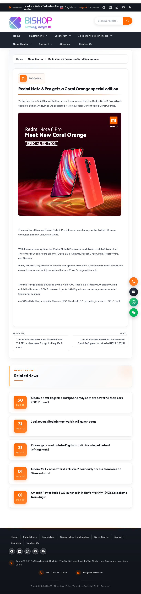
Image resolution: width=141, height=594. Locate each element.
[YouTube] (123, 7)
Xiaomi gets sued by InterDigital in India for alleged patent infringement (70, 447)
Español (94, 7)
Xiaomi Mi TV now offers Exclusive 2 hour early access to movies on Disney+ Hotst (76, 471)
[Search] (127, 21)
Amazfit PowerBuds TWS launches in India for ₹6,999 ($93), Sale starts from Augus (79, 495)
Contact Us (85, 44)
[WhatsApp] (117, 7)
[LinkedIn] (110, 7)
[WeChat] (130, 7)
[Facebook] (103, 7)
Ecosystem (61, 35)
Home (16, 35)
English (83, 7)
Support (44, 44)
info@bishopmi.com (93, 572)
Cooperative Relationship (93, 35)
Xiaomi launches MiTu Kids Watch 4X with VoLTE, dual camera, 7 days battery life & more (39, 343)
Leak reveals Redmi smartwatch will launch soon (63, 421)
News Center (20, 44)
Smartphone (36, 35)
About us (64, 44)
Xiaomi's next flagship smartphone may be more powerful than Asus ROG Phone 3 (77, 400)
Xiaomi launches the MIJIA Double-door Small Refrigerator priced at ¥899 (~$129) (101, 341)
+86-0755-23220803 (56, 572)
